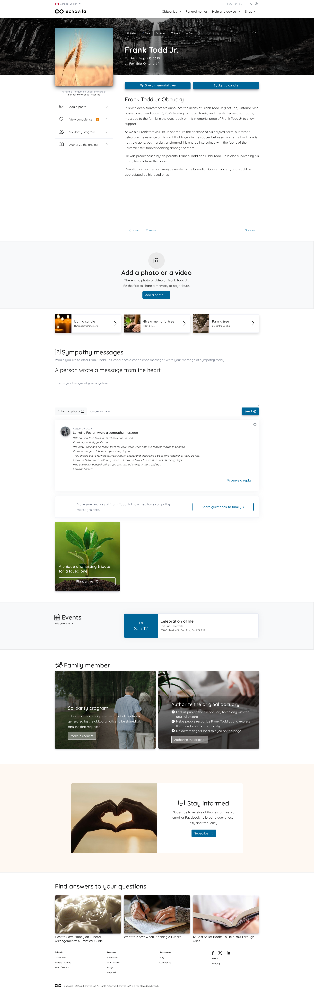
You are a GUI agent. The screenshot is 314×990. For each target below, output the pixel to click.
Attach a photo (69, 411)
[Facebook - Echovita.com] (213, 953)
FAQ (229, 4)
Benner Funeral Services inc (84, 94)
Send (248, 411)
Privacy (216, 963)
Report (251, 230)
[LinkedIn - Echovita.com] (228, 953)
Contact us (240, 4)
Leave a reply (240, 480)
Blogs (110, 967)
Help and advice (224, 11)
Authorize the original (189, 740)
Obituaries (169, 11)
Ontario (149, 63)
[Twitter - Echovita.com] (220, 953)
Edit (256, 32)
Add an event (62, 623)
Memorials (113, 957)
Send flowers (62, 967)
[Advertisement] (192, 204)
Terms (215, 958)
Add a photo (154, 295)
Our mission (113, 962)
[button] (68, 3)
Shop (248, 11)
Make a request (82, 736)
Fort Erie (135, 63)
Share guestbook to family (221, 507)
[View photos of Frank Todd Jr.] (84, 57)
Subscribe (201, 833)
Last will (111, 972)
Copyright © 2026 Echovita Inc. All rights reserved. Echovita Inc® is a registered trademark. (111, 985)
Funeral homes (197, 11)
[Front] (70, 11)
